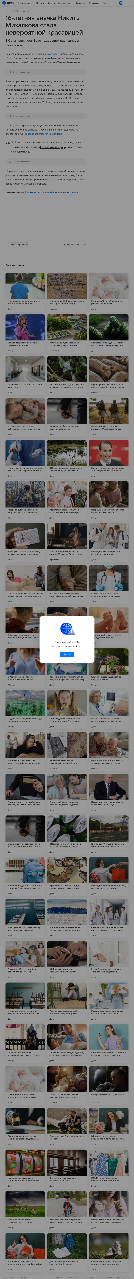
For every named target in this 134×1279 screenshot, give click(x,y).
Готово (67, 654)
